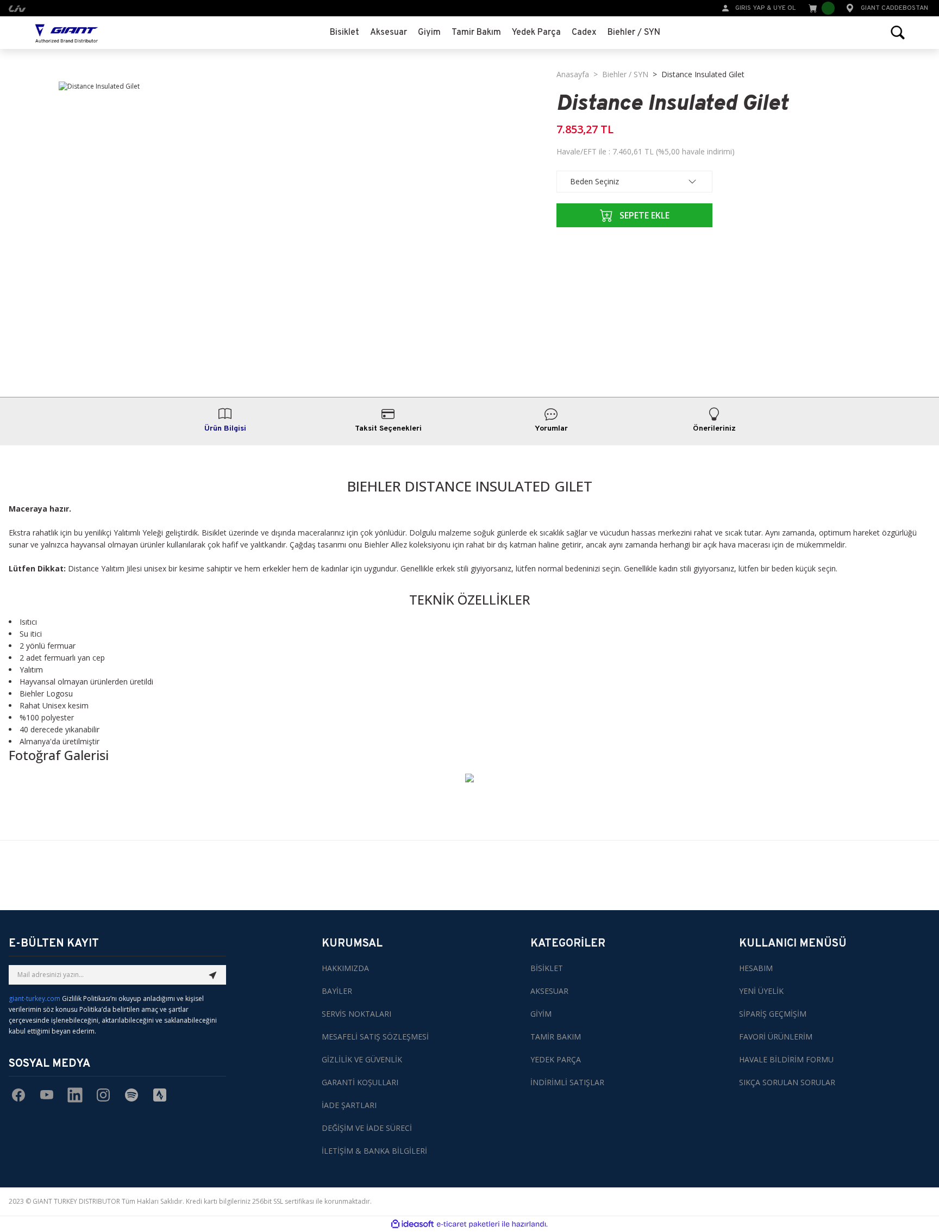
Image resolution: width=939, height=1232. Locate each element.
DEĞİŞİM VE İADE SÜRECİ (367, 1128)
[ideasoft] (412, 1224)
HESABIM (756, 968)
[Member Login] (725, 7)
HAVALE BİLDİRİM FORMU (786, 1059)
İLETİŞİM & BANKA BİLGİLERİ (374, 1151)
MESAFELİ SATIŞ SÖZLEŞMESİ (375, 1036)
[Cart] (820, 8)
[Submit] (213, 975)
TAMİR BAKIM (555, 1036)
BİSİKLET (546, 968)
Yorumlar (551, 428)
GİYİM (541, 1014)
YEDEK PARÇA (555, 1059)
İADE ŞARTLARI (349, 1105)
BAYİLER (337, 991)
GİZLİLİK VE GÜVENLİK (362, 1059)
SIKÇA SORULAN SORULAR (787, 1082)
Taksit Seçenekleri (388, 428)
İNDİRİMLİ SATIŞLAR (567, 1082)
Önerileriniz (714, 428)
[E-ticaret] (468, 1224)
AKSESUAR (549, 991)
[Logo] (66, 32)
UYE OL (784, 8)
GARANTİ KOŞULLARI (360, 1082)
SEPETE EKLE (644, 215)
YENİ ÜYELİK (761, 991)
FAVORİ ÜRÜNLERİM (775, 1036)
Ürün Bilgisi (225, 428)
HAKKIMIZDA (345, 968)
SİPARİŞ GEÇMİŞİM (772, 1014)
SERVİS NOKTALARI (356, 1014)
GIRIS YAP (750, 8)
